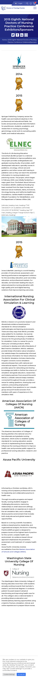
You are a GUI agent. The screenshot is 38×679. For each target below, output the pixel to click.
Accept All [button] (21, 674)
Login (20, 3)
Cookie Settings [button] (9, 674)
